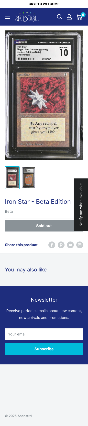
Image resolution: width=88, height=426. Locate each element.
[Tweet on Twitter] (70, 244)
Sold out (44, 225)
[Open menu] (7, 17)
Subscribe (44, 348)
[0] (79, 17)
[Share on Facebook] (51, 244)
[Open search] (59, 16)
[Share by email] (79, 244)
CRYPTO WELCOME (44, 4)
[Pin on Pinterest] (61, 244)
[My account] (69, 16)
